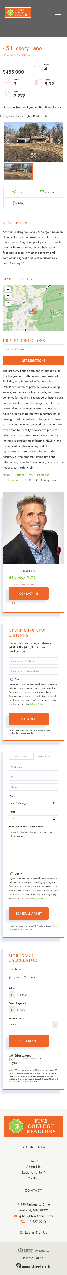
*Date (12, 796)
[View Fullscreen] (8, 303)
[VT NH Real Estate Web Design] (33, 1266)
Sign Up (41, 1232)
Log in (29, 1232)
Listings (19, 475)
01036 (27, 480)
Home (6, 475)
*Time (12, 811)
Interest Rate (16, 1018)
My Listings (14, 584)
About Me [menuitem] (33, 1166)
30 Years (17, 977)
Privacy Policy (36, 704)
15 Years (32, 977)
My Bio (12, 603)
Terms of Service (24, 929)
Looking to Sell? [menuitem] (33, 1172)
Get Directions (33, 360)
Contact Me (28, 594)
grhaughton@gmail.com (36, 1216)
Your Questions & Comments (26, 826)
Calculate (28, 1041)
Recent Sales (29, 584)
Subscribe (28, 719)
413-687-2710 (23, 578)
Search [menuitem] (33, 1161)
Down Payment (17, 1003)
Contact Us (20, 756)
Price (12, 988)
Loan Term (15, 969)
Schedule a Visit (45, 756)
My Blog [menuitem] (33, 1178)
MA (31, 475)
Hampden (43, 475)
